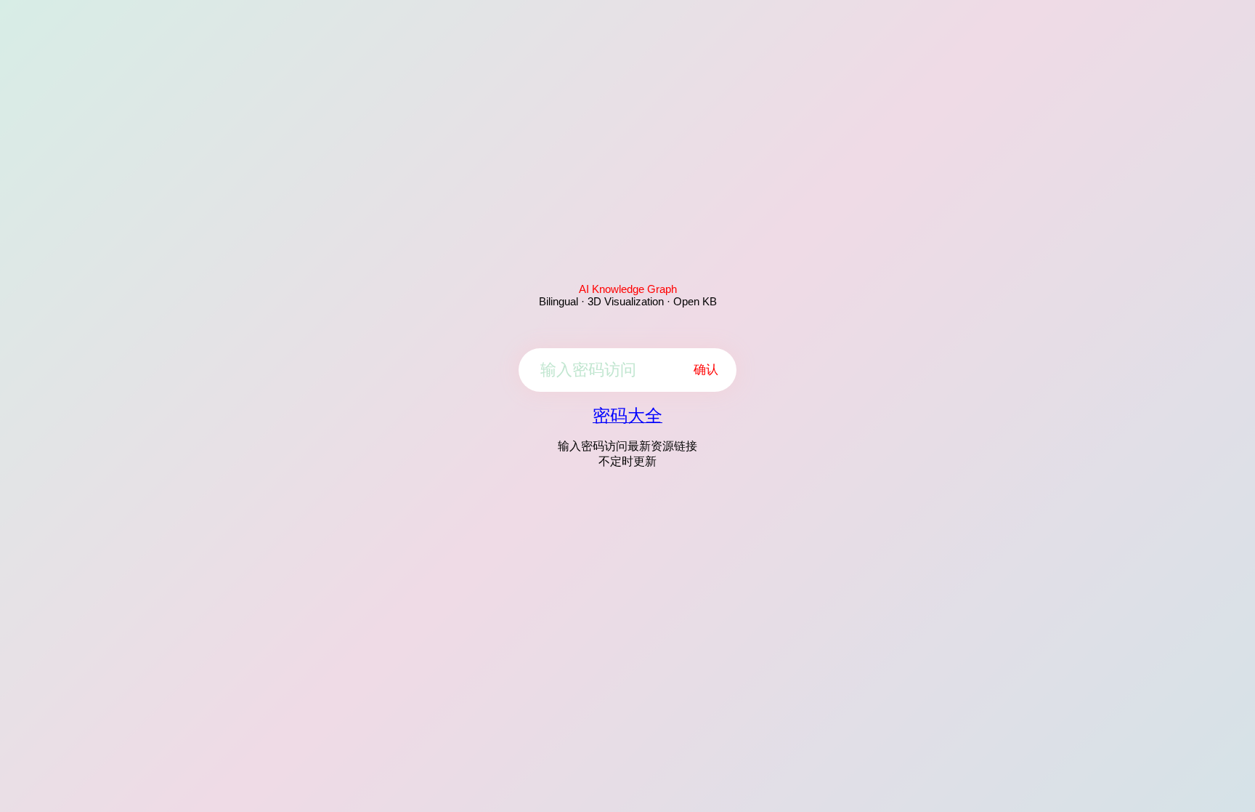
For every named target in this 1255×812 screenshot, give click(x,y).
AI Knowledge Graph (628, 289)
